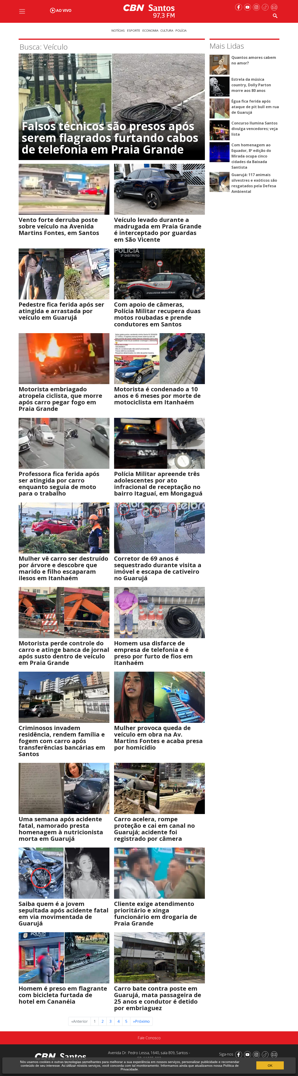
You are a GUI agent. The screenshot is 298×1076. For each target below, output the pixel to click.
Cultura (166, 30)
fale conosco (149, 1037)
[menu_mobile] (22, 11)
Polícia (181, 30)
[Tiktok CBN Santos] (266, 6)
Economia (150, 30)
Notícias (118, 30)
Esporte (133, 30)
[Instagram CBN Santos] (257, 6)
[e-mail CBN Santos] (275, 6)
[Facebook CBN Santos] (239, 6)
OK (270, 1065)
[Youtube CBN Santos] (248, 6)
